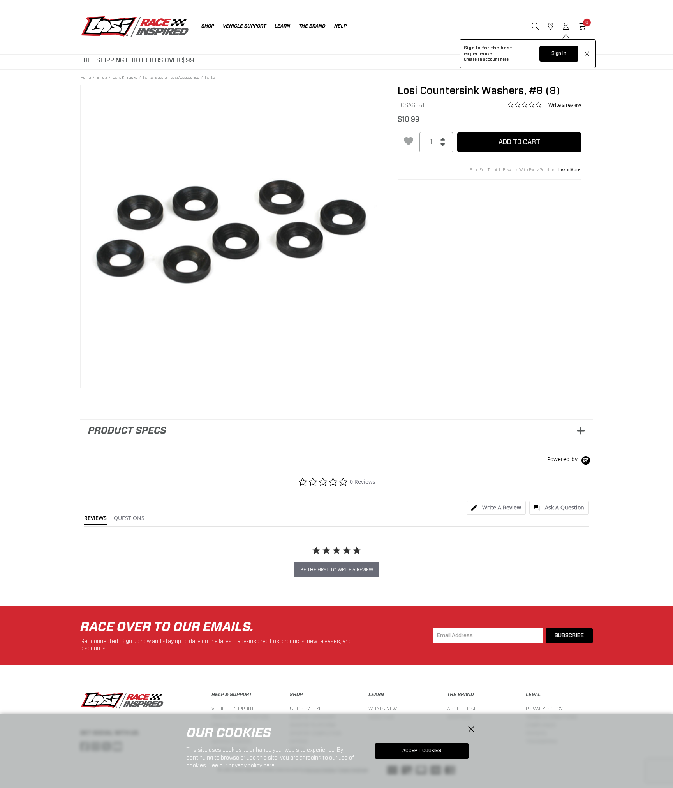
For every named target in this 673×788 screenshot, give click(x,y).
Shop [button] (207, 26)
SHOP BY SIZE (306, 709)
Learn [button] (282, 26)
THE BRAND (460, 694)
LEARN (376, 694)
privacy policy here (252, 765)
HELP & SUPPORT (231, 694)
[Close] (471, 730)
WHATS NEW (382, 709)
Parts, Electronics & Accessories (171, 77)
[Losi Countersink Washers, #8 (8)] (230, 235)
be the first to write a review (336, 569)
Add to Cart (519, 142)
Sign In (558, 53)
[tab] (496, 508)
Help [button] (340, 26)
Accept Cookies (421, 750)
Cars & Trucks (125, 77)
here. (505, 60)
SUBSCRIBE (569, 635)
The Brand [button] (312, 26)
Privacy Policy (544, 709)
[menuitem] (212, 27)
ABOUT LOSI (461, 709)
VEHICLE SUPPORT (232, 709)
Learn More (569, 170)
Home (85, 77)
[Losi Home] (134, 27)
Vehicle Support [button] (244, 26)
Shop (102, 77)
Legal (533, 694)
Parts (210, 77)
